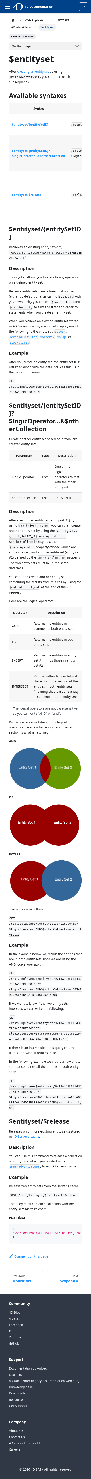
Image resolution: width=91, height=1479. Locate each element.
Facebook (16, 1325)
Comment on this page (31, 1256)
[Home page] (13, 20)
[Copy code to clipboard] (76, 1229)
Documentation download (28, 1368)
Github (14, 1343)
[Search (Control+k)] (83, 6)
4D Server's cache (26, 1136)
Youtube (15, 1337)
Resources (16, 1399)
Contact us (17, 1437)
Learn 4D (15, 1374)
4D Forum (16, 1318)
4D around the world (24, 1443)
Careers (15, 1449)
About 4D (16, 1431)
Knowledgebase (21, 1387)
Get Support (18, 1406)
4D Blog (15, 1312)
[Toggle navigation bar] (7, 6)
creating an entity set (33, 71)
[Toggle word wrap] (68, 1229)
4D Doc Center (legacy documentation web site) (44, 1381)
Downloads (17, 1393)
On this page (21, 46)
